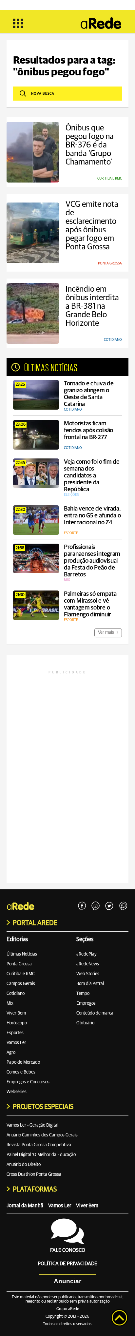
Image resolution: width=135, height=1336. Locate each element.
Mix (10, 1003)
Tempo (82, 993)
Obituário (85, 1023)
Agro (11, 1052)
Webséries (17, 1092)
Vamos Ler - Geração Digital (32, 1125)
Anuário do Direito (24, 1164)
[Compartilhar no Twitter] (109, 906)
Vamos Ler (16, 1042)
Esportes (15, 1033)
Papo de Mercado (23, 1062)
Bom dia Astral (90, 983)
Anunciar (67, 1281)
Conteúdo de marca (94, 1013)
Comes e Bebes (21, 1072)
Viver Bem (16, 1013)
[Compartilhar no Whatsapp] (123, 906)
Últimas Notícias (22, 954)
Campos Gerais (21, 983)
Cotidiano (16, 993)
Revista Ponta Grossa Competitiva (39, 1145)
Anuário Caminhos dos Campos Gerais (42, 1135)
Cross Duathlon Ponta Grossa (34, 1174)
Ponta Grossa (19, 964)
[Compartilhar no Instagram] (95, 906)
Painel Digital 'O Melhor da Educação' (41, 1154)
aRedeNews (87, 964)
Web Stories (87, 974)
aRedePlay (86, 954)
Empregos (86, 1003)
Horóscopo (17, 1023)
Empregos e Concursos (28, 1082)
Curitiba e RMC (21, 974)
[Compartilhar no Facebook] (82, 906)
